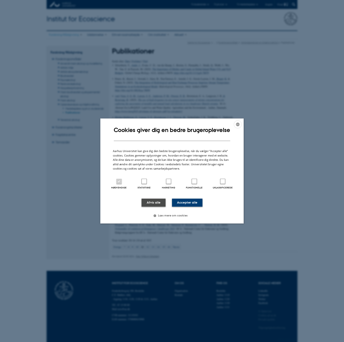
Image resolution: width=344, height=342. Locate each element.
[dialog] (172, 170)
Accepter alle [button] (187, 202)
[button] (172, 216)
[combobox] (238, 124)
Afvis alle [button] (154, 202)
